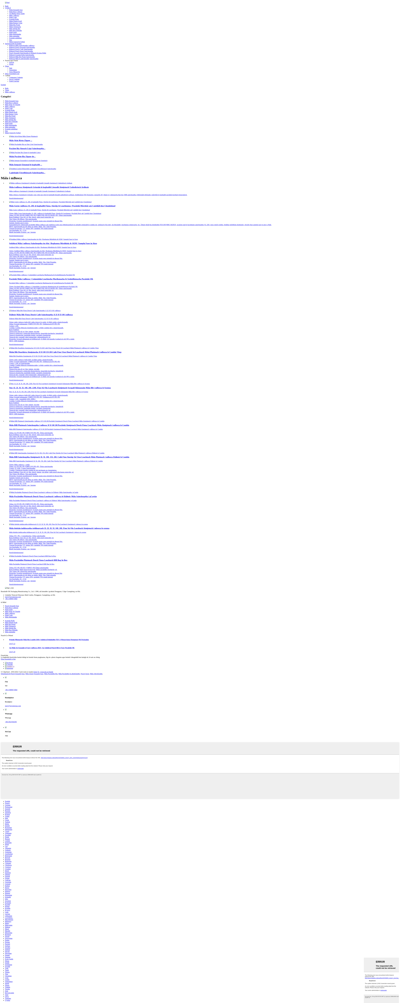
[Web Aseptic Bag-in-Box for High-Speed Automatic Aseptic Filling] (40, 183)
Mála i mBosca (14, 15)
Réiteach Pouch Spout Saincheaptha (21, 51)
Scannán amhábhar (15, 38)
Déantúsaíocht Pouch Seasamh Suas (13, 674)
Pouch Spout (85, 674)
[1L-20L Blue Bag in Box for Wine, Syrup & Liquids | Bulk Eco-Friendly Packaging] (50, 202)
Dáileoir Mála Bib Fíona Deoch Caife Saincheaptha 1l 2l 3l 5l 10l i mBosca (41, 315)
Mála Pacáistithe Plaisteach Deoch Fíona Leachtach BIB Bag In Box (38, 560)
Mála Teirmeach (10, 118)
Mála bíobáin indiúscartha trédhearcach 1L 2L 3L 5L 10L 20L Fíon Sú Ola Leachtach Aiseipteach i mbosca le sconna (59, 528)
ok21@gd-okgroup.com (13, 597)
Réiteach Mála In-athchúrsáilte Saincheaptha (23, 59)
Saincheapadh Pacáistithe (13, 44)
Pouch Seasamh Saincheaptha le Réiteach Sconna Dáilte (27, 53)
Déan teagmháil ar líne (8, 659)
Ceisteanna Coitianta (16, 77)
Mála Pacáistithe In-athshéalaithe (69, 674)
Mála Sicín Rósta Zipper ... (20, 140)
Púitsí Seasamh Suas (16, 10)
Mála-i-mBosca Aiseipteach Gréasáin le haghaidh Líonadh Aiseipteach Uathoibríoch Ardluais (49, 187)
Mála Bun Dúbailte (15, 30)
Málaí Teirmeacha (15, 27)
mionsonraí (19, 198)
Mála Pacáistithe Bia (51, 674)
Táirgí (7, 90)
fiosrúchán (12, 198)
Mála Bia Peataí (10, 116)
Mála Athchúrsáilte (96, 674)
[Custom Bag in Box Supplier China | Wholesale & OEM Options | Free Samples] (43, 239)
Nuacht (11, 62)
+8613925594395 (11, 722)
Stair (10, 68)
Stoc (10, 40)
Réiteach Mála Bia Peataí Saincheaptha (22, 57)
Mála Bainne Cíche (11, 114)
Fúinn (7, 66)
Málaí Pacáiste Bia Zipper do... (22, 156)
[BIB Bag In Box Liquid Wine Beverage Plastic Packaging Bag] (32, 556)
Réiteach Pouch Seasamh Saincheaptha (22, 47)
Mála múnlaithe (14, 36)
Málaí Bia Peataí (14, 25)
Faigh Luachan (14, 81)
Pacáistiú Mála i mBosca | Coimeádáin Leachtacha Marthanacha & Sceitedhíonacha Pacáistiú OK (51, 279)
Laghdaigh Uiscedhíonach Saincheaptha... (27, 173)
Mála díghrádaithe (15, 34)
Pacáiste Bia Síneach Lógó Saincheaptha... (27, 148)
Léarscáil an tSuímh (46, 672)
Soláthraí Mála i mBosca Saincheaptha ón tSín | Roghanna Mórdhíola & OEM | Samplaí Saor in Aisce (53, 243)
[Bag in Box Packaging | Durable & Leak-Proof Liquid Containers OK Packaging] (42, 275)
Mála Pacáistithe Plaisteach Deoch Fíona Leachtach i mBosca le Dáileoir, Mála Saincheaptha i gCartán (53, 496)
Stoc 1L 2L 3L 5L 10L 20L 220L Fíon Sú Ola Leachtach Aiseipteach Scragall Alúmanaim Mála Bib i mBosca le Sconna (60, 388)
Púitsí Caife (13, 17)
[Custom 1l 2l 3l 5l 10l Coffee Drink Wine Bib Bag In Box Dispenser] (35, 310)
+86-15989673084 (11, 599)
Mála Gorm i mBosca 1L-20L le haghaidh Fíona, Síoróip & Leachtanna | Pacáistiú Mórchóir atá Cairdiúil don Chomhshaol (62, 206)
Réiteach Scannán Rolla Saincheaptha (21, 55)
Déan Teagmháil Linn (12, 74)
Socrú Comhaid (14, 79)
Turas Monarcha (14, 72)
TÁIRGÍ (8, 8)
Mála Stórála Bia (14, 29)
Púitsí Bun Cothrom (15, 12)
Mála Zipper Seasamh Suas (34, 674)
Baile (6, 6)
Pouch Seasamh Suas (12, 606)
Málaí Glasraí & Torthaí (17, 42)
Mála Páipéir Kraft (11, 112)
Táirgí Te (36, 672)
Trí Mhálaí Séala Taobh (17, 13)
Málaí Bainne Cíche (15, 23)
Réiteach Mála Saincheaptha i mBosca (21, 45)
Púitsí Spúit (13, 32)
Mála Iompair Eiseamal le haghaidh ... (25, 165)
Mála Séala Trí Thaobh (12, 105)
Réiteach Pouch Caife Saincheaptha (21, 49)
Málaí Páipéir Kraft (15, 21)
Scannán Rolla (14, 19)
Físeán (11, 64)
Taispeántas (13, 70)
